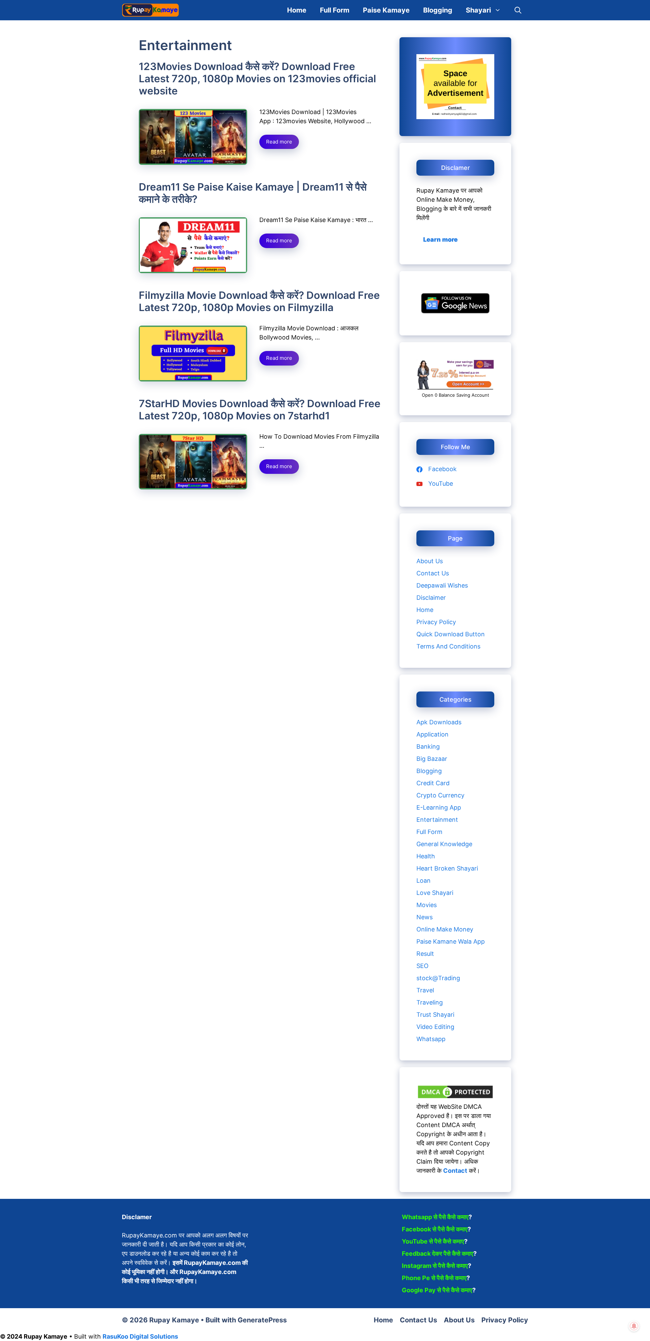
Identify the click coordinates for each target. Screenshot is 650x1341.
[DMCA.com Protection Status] (455, 1097)
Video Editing (435, 1026)
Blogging (437, 10)
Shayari (478, 10)
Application (432, 734)
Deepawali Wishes (442, 585)
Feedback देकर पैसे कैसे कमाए (437, 1253)
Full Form (334, 10)
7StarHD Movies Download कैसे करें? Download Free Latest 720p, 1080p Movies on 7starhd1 (260, 409)
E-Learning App (438, 807)
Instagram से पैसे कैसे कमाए (435, 1265)
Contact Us (432, 573)
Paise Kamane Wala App (450, 941)
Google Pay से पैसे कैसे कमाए (437, 1290)
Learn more (440, 239)
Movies (426, 904)
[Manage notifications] (634, 1326)
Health (425, 856)
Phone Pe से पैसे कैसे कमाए (434, 1277)
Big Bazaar (431, 758)
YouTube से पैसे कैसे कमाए (433, 1241)
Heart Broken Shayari (447, 868)
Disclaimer (431, 597)
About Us (429, 561)
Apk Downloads (438, 722)
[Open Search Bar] (518, 10)
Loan (423, 880)
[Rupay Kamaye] (150, 10)
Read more (279, 141)
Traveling (429, 1002)
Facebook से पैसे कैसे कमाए (435, 1229)
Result (425, 953)
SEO (422, 965)
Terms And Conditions (448, 646)
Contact (455, 1170)
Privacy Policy (436, 621)
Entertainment (437, 819)
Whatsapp (431, 1038)
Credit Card (433, 783)
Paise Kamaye (386, 10)
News (424, 917)
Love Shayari (434, 892)
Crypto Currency (440, 795)
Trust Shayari (435, 1014)
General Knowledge (444, 844)
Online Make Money (444, 929)
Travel (425, 990)
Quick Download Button (450, 634)
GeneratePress (262, 1320)
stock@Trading (438, 978)
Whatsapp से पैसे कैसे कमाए (435, 1217)
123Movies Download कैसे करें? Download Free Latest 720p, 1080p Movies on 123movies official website (257, 78)
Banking (428, 746)
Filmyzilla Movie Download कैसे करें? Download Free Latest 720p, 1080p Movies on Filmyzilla (259, 301)
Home (296, 10)
